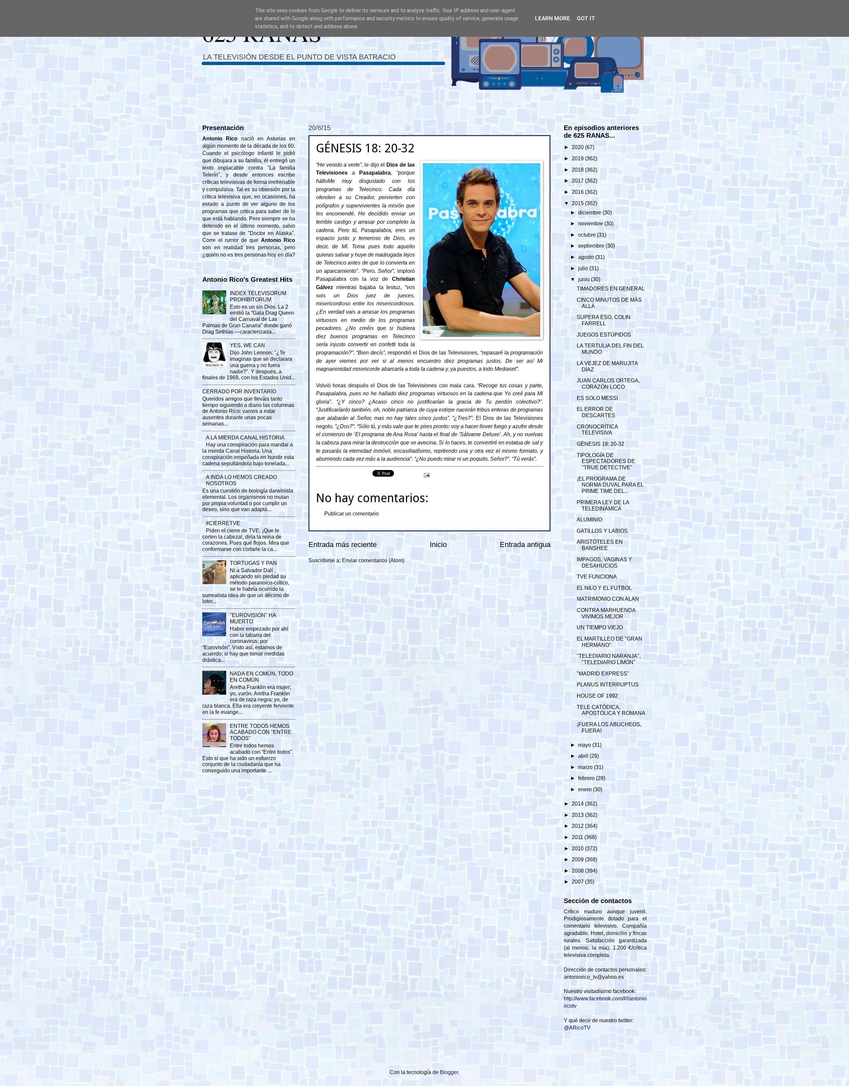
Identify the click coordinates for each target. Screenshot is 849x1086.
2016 (578, 192)
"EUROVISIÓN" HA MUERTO (253, 618)
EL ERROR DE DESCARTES (596, 412)
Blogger (449, 1072)
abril (584, 756)
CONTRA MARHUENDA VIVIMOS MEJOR (606, 613)
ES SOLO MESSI (597, 398)
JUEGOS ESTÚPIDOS (604, 335)
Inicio (438, 544)
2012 (578, 826)
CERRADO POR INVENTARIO (239, 391)
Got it (586, 18)
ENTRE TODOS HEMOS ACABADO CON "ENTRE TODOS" (261, 732)
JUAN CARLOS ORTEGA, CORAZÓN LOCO (608, 384)
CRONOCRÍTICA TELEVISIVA (597, 430)
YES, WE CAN (247, 345)
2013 (578, 815)
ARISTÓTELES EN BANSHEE (600, 545)
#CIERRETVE (223, 523)
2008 (578, 871)
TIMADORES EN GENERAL (611, 288)
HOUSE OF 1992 (597, 696)
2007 (578, 882)
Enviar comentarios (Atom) (373, 560)
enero (585, 789)
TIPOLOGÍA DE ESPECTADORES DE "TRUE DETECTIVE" (606, 461)
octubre (587, 235)
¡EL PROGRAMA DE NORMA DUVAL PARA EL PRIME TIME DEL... (610, 485)
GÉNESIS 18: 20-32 (600, 444)
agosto (586, 257)
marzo (586, 767)
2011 (578, 837)
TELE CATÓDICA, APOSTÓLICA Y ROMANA (611, 710)
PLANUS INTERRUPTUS (608, 684)
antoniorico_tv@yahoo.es (594, 977)
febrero (587, 778)
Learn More (552, 18)
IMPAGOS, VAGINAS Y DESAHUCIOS (604, 563)
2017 (578, 181)
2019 (578, 158)
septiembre (592, 246)
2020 (578, 147)
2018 (578, 170)
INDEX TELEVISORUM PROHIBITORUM (258, 296)
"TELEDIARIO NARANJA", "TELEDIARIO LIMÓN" (609, 659)
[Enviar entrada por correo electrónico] (426, 475)
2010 (578, 848)
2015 (578, 203)
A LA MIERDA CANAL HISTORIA (245, 437)
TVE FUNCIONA (597, 577)
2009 (578, 859)
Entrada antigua (525, 544)
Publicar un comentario (351, 513)
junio (584, 279)
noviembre (591, 223)
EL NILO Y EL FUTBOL (604, 588)
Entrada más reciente (342, 544)
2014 (578, 804)
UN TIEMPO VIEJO (600, 627)
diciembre (590, 212)
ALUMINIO (589, 519)
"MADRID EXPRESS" (603, 673)
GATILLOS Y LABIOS (602, 531)
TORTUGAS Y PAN (253, 563)
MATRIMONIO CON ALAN (608, 599)
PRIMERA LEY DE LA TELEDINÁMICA (603, 505)
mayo (585, 745)
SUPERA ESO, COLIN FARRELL (603, 320)
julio (583, 268)
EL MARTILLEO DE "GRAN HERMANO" (609, 642)
